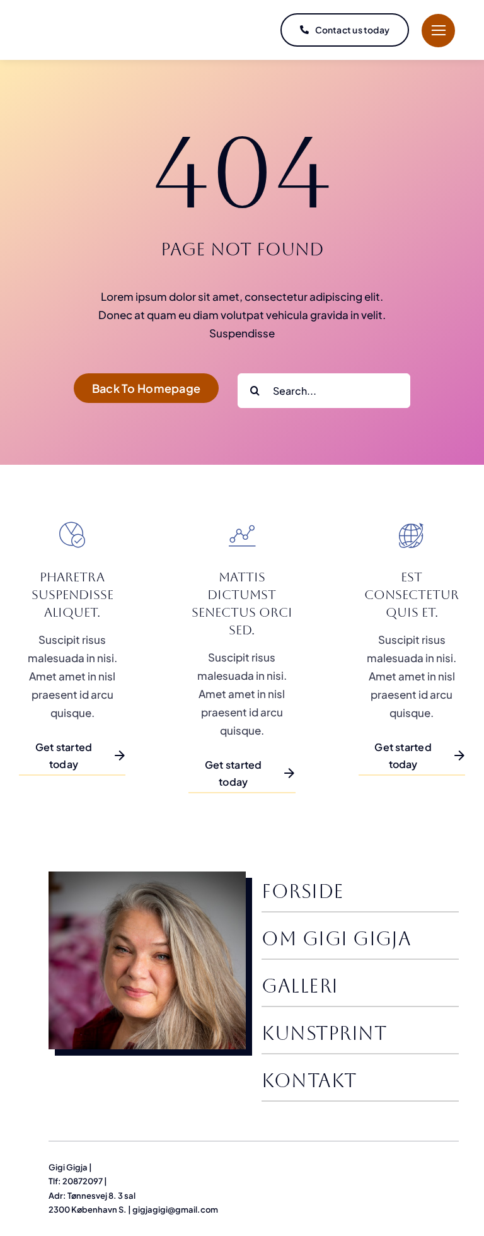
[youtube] (454, 1165)
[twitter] (410, 1165)
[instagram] (432, 1165)
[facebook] (388, 1165)
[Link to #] (438, 30)
